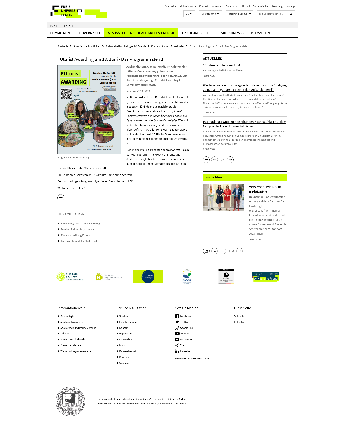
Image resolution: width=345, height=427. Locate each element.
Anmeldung (114, 175)
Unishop (290, 6)
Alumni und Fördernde (72, 339)
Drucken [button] (241, 316)
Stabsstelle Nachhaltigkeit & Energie (141, 33)
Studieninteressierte (71, 321)
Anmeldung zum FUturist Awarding (80, 223)
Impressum (217, 6)
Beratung (277, 6)
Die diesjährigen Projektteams (77, 229)
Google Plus (186, 327)
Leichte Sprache (187, 6)
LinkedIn (185, 351)
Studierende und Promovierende (78, 327)
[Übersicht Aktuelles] (61, 198)
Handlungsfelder (198, 33)
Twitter (184, 321)
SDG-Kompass (232, 33)
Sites (76, 46)
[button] (189, 13)
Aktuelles (179, 46)
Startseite (170, 6)
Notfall (246, 6)
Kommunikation (160, 46)
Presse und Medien (70, 345)
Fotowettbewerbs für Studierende (79, 168)
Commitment (61, 33)
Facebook (185, 316)
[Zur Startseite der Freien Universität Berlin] (77, 11)
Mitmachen (260, 33)
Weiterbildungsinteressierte (75, 351)
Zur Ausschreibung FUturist (76, 235)
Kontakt (203, 6)
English (241, 321)
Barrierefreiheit (261, 6)
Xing (182, 345)
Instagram (186, 339)
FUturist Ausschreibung (169, 97)
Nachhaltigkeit (62, 25)
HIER (130, 181)
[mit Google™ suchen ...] (291, 14)
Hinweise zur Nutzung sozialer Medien (193, 358)
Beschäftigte (67, 316)
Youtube (184, 333)
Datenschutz (233, 6)
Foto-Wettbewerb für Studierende (79, 241)
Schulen (64, 333)
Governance (90, 33)
